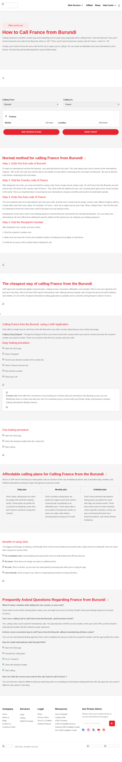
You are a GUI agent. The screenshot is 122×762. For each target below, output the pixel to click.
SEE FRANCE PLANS (31, 132)
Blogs (98, 5)
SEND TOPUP (90, 132)
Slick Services (74, 5)
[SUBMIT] (112, 723)
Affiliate (89, 5)
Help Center (108, 5)
